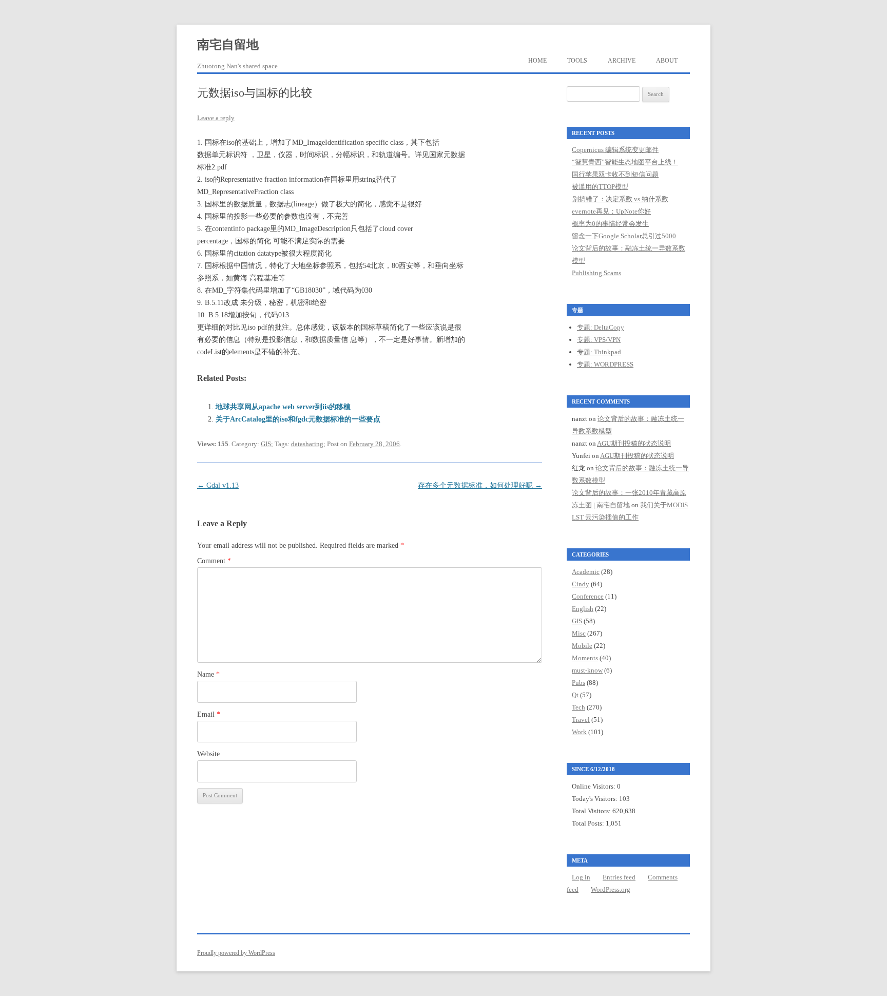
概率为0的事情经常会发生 (610, 223)
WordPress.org (610, 889)
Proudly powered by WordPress (236, 952)
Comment (214, 561)
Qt (575, 695)
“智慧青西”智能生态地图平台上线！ (625, 162)
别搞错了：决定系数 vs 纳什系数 (620, 199)
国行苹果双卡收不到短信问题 (615, 174)
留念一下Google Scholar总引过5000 (624, 236)
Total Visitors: (592, 811)
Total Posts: (589, 823)
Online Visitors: (594, 786)
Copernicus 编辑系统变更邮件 (615, 150)
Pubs (578, 682)
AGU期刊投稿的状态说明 (634, 443)
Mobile (582, 645)
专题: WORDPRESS (605, 364)
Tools (577, 60)
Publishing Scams (596, 273)
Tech (578, 707)
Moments (585, 658)
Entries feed (619, 877)
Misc (579, 633)
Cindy (580, 584)
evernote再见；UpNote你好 (611, 211)
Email (208, 714)
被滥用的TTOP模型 (600, 186)
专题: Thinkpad (599, 352)
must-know (587, 670)
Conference (588, 596)
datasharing (307, 444)
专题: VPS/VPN (599, 339)
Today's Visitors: (595, 798)
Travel (581, 719)
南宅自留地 (228, 44)
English (582, 608)
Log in (581, 877)
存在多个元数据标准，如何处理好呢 (480, 485)
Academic (586, 572)
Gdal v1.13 (218, 485)
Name (208, 674)
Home (537, 60)
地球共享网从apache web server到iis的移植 (283, 407)
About (667, 60)
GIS (266, 444)
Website (208, 754)
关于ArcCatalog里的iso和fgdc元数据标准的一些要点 (298, 419)
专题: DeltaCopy (600, 327)
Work (579, 732)
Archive (621, 60)
